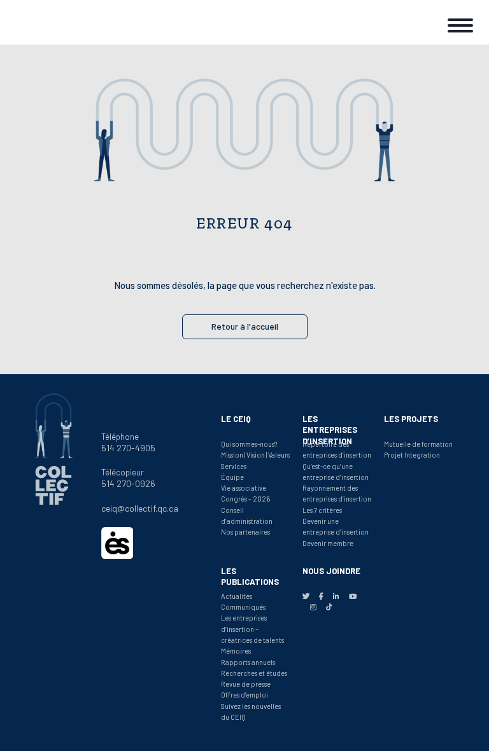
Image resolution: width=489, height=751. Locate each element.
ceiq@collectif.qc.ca (139, 508)
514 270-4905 (128, 447)
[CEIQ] (51, 22)
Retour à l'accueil (244, 326)
